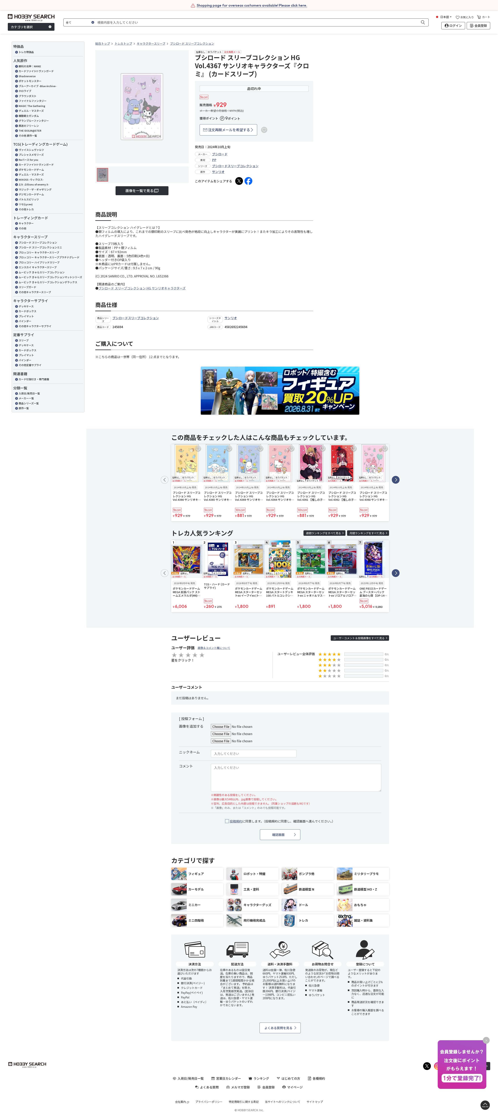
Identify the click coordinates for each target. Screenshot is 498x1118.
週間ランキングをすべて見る (323, 533)
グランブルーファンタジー (34, 120)
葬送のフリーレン (29, 126)
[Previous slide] (164, 480)
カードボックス (27, 311)
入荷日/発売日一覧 (29, 393)
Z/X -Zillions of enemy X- (34, 184)
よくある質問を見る (278, 1027)
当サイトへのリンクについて (282, 1101)
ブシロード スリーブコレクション (38, 242)
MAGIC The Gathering (32, 106)
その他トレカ (26, 209)
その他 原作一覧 (28, 135)
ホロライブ (25, 91)
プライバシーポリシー (209, 1101)
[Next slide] (396, 480)
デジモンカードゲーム (31, 194)
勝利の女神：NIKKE (30, 66)
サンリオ (218, 171)
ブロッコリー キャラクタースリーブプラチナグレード (49, 257)
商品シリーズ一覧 (29, 403)
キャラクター (26, 223)
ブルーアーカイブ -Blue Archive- (37, 86)
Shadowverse (27, 76)
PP (214, 159)
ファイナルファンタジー (32, 101)
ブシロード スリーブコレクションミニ (40, 247)
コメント (186, 765)
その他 (22, 228)
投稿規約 (236, 821)
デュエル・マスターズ (31, 111)
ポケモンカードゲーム (31, 169)
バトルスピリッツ (29, 199)
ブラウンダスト (27, 96)
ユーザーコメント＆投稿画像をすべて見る (359, 638)
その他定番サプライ (30, 365)
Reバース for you (28, 160)
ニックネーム (189, 751)
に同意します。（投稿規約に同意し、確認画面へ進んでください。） (282, 821)
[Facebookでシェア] (248, 181)
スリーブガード (27, 287)
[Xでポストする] (239, 181)
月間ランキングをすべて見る (367, 533)
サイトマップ (315, 1101)
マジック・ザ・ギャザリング (35, 189)
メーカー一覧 (26, 398)
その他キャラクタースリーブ (35, 292)
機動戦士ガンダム (29, 116)
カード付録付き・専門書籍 (34, 379)
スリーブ (24, 340)
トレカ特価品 (26, 52)
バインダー (25, 321)
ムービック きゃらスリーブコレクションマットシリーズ (50, 277)
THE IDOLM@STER (30, 130)
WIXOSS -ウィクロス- (31, 179)
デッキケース (26, 306)
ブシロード (220, 154)
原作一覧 (24, 408)
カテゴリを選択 (22, 26)
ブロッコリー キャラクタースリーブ (39, 252)
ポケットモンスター (30, 81)
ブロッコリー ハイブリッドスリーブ (39, 262)
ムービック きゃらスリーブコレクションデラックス (48, 282)
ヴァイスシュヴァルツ (31, 150)
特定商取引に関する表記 (244, 1101)
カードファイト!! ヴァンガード (36, 71)
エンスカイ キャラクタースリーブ (38, 267)
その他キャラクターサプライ (35, 326)
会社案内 (180, 1101)
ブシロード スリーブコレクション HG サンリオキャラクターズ (142, 288)
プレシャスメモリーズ (31, 154)
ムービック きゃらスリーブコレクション (42, 272)
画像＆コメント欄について (214, 648)
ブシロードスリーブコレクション (235, 165)
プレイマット (26, 316)
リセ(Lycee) (26, 204)
